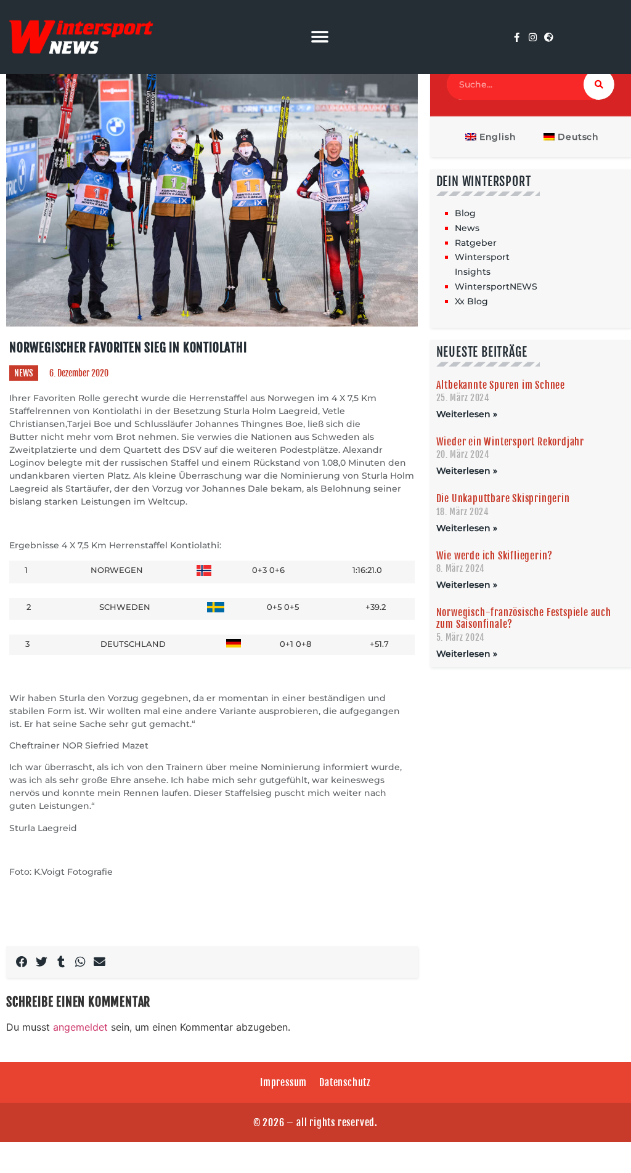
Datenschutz (345, 1082)
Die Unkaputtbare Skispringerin (503, 498)
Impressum (283, 1082)
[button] (319, 37)
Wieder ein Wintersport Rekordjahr (510, 442)
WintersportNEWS (496, 286)
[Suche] (599, 84)
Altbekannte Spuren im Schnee (500, 385)
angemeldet (80, 1027)
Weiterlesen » (466, 414)
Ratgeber (476, 242)
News (23, 373)
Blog (465, 213)
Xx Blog (471, 301)
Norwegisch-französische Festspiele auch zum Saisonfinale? (523, 618)
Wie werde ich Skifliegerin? (494, 556)
